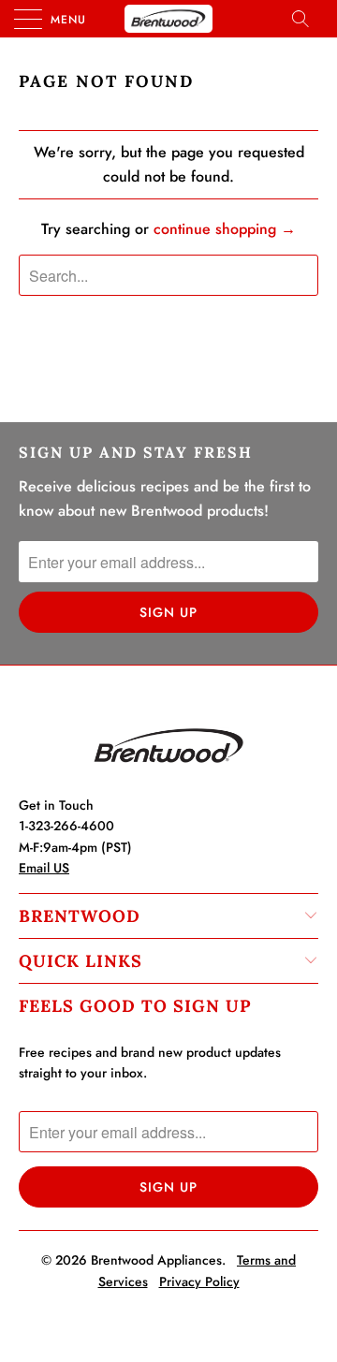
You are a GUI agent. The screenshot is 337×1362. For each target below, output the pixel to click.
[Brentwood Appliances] (168, 18)
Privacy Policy (199, 1281)
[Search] (306, 18)
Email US (44, 867)
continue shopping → (225, 229)
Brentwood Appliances (156, 1260)
